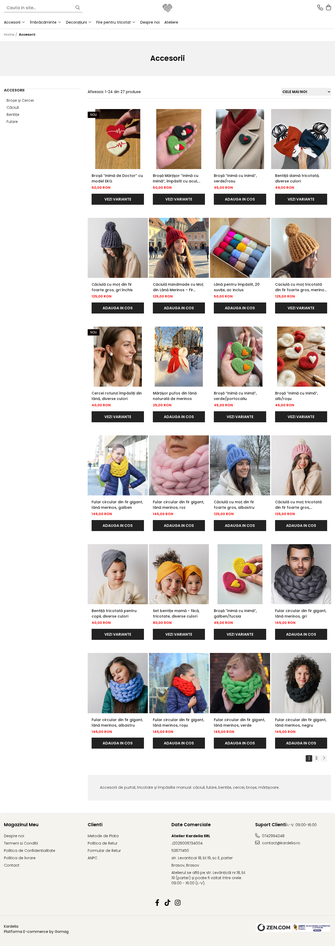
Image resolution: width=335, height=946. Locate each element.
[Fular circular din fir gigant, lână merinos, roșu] (179, 683)
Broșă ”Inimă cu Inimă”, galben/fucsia (235, 613)
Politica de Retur (103, 843)
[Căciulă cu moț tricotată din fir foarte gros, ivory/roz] (301, 465)
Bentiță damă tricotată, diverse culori (297, 178)
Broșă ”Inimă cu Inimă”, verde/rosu (235, 178)
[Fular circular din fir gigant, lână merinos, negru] (301, 683)
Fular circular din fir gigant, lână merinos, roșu (178, 722)
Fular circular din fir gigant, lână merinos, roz (178, 504)
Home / (11, 34)
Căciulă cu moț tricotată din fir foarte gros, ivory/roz (298, 504)
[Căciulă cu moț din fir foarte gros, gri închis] (118, 248)
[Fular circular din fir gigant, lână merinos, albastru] (118, 683)
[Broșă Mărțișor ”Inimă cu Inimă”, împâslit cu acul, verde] (179, 139)
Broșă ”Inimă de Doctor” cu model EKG (117, 178)
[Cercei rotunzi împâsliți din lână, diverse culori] (118, 357)
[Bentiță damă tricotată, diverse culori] (301, 139)
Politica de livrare (20, 858)
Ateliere (171, 22)
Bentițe (13, 114)
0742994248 (272, 836)
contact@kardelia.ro (280, 843)
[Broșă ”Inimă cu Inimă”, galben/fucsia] (240, 574)
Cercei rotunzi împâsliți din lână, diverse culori (117, 396)
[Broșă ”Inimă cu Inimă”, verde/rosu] (240, 139)
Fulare (12, 121)
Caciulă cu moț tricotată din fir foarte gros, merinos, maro (301, 287)
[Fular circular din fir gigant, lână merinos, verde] (240, 683)
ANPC (92, 858)
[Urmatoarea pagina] (323, 758)
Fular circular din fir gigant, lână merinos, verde (239, 722)
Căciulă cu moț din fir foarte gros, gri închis (112, 287)
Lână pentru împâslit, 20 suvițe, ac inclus (237, 287)
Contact (11, 865)
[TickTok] (167, 903)
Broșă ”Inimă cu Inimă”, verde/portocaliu (235, 396)
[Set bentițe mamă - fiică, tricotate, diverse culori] (179, 574)
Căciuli (13, 107)
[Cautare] (77, 8)
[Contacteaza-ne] (320, 8)
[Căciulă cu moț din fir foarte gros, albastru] (240, 465)
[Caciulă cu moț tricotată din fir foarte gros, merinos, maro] (301, 248)
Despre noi (150, 22)
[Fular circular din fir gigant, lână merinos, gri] (301, 574)
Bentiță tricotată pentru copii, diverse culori (114, 613)
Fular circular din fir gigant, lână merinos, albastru (117, 722)
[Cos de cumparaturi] (328, 8)
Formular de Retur (104, 850)
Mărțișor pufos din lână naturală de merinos (175, 396)
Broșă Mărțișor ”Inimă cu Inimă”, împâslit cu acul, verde (175, 178)
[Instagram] (177, 903)
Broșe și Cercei (20, 100)
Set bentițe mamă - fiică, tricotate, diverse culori (176, 613)
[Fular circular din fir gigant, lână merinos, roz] (179, 465)
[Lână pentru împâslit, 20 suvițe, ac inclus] (240, 248)
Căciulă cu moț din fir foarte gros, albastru (234, 504)
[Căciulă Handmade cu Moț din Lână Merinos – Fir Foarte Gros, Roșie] (179, 248)
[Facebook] (157, 903)
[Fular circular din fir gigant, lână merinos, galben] (118, 465)
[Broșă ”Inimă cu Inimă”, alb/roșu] (301, 357)
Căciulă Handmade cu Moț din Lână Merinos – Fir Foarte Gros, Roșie (178, 287)
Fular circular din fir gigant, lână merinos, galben (117, 504)
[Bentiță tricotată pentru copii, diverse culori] (118, 574)
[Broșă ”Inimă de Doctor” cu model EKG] (118, 139)
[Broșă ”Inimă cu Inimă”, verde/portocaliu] (240, 357)
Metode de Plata (103, 836)
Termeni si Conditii (21, 843)
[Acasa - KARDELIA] (167, 8)
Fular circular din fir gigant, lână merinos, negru (300, 722)
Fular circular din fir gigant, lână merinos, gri (300, 613)
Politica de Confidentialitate (29, 850)
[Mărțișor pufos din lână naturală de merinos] (179, 357)
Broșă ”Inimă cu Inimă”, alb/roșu (296, 396)
